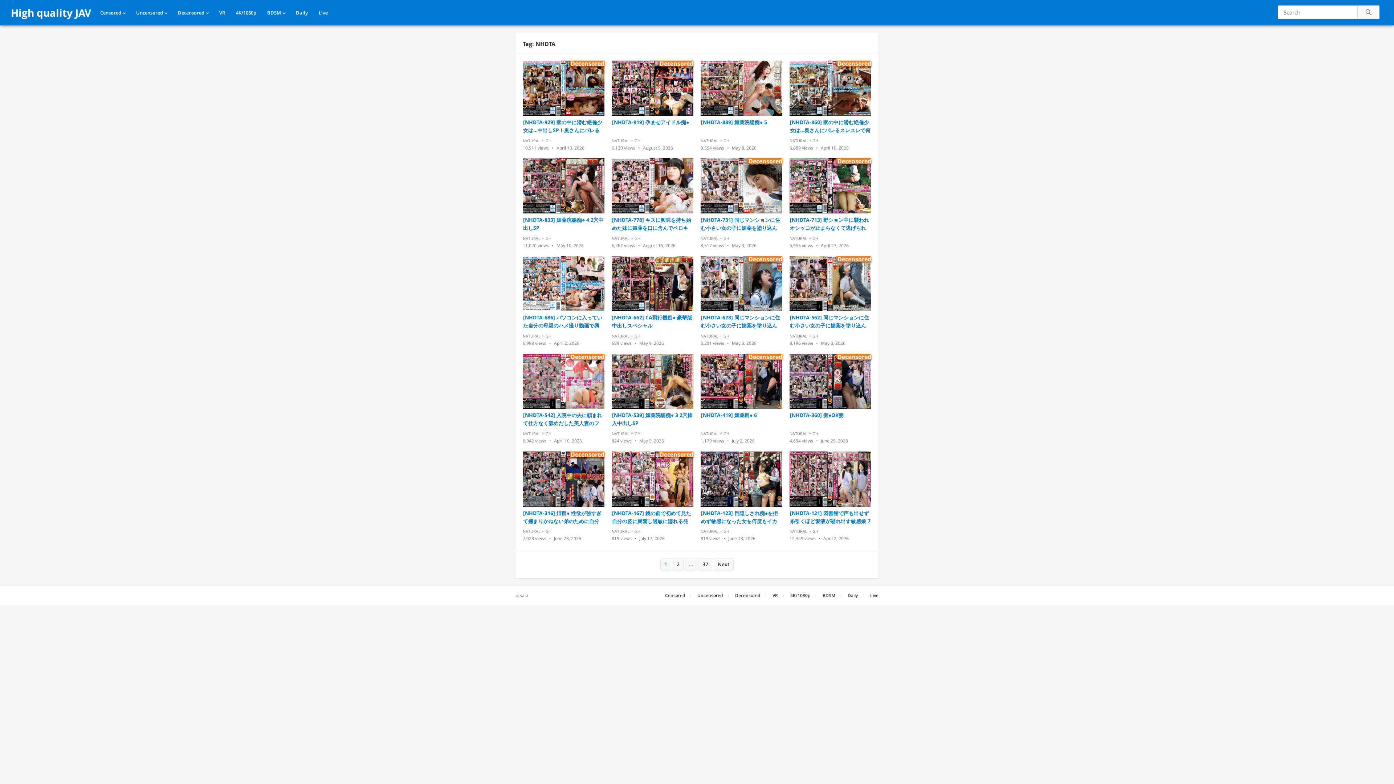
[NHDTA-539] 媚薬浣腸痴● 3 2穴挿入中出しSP (652, 419)
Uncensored (149, 12)
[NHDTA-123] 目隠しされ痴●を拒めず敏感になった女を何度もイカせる (739, 517)
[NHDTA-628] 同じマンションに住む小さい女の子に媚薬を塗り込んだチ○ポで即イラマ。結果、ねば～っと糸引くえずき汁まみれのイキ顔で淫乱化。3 (740, 322)
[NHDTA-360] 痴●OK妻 (817, 415)
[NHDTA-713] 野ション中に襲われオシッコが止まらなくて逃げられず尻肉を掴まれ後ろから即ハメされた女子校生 (829, 224)
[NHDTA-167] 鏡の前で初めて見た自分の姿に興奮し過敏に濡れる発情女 (651, 517)
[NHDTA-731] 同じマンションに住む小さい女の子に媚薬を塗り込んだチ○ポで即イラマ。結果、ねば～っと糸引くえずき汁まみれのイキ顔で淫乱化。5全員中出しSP (740, 224)
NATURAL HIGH (537, 140)
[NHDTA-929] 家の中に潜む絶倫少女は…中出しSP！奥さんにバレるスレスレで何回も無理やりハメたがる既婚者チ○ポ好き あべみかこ (562, 126)
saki (524, 595)
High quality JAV (51, 13)
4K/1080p (246, 12)
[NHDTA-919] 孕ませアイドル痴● (650, 122)
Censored (110, 12)
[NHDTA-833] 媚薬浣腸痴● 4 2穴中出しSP (563, 223)
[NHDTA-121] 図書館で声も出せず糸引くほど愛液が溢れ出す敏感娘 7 (830, 517)
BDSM (274, 12)
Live (323, 12)
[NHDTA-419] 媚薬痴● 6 (729, 415)
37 (705, 564)
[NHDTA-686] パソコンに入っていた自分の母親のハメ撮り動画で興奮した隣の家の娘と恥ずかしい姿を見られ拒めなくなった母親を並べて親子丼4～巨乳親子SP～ (562, 322)
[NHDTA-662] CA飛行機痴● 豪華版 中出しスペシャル (652, 321)
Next (724, 564)
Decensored (191, 12)
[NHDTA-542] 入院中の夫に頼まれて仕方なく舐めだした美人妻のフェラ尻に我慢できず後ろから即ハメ (562, 419)
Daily (302, 12)
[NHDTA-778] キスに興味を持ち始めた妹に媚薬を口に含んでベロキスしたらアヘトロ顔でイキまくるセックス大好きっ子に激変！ (651, 224)
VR (222, 12)
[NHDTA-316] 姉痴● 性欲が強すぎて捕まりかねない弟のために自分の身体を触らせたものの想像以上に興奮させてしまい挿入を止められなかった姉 (562, 517)
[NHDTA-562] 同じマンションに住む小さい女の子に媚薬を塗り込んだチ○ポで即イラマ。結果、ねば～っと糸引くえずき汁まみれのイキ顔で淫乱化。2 (829, 322)
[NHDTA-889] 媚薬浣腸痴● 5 (734, 122)
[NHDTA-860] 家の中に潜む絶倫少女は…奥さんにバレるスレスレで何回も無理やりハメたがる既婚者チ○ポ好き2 (830, 126)
